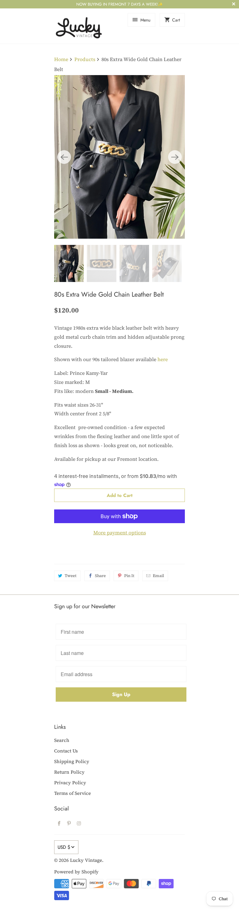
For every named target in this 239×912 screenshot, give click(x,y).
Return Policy (69, 772)
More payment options (119, 532)
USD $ (64, 847)
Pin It (129, 575)
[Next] (175, 157)
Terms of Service (72, 793)
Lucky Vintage (86, 860)
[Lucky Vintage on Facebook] (59, 823)
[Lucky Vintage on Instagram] (79, 823)
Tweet (71, 575)
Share (100, 575)
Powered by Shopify (76, 871)
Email (158, 575)
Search (61, 740)
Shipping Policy (71, 761)
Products (84, 59)
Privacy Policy (70, 782)
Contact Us (66, 750)
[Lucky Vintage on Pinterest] (69, 823)
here (162, 359)
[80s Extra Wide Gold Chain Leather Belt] (119, 157)
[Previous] (64, 157)
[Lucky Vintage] (79, 26)
